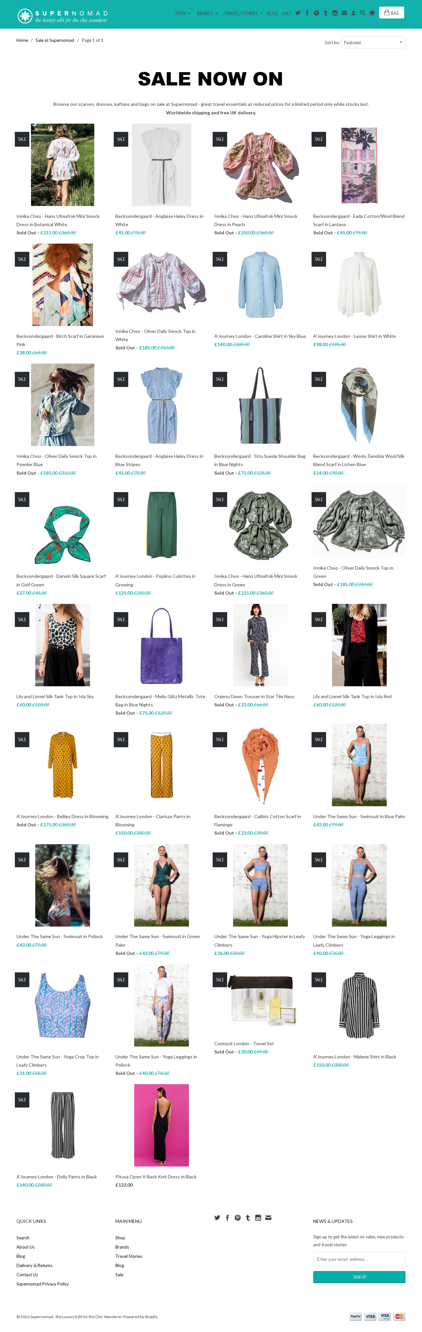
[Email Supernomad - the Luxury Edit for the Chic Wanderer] (344, 14)
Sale (287, 13)
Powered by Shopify (140, 1316)
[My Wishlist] (372, 14)
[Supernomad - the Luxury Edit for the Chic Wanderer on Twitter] (298, 14)
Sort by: (333, 42)
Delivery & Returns (34, 1265)
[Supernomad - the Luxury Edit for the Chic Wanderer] (62, 14)
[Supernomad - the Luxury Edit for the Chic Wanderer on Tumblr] (326, 14)
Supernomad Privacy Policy (42, 1284)
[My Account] (353, 14)
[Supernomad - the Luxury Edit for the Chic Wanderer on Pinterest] (316, 14)
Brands (207, 13)
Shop (183, 13)
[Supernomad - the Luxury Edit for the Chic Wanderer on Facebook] (307, 14)
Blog (272, 13)
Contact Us (27, 1274)
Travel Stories (244, 13)
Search (22, 1237)
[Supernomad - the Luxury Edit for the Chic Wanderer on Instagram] (335, 14)
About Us (25, 1247)
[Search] (363, 14)
